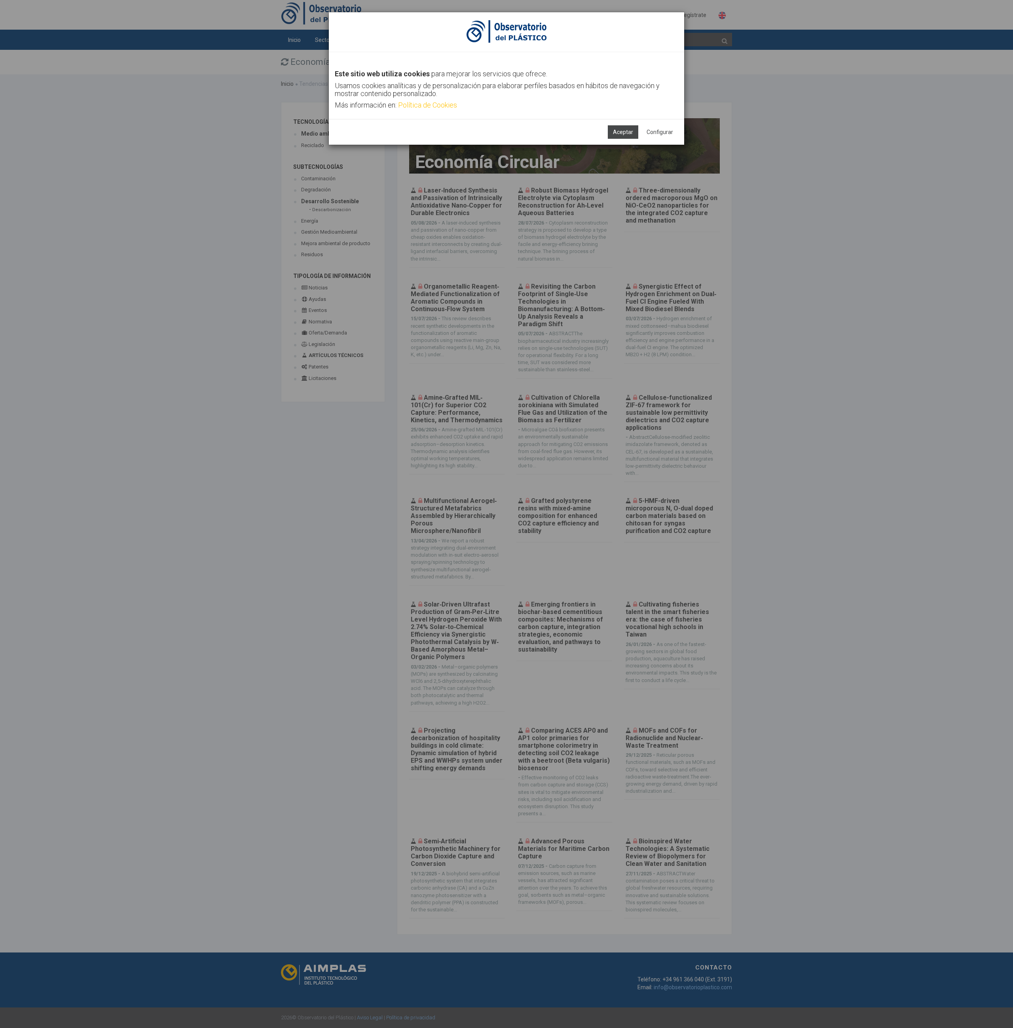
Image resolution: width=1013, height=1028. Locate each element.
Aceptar (623, 132)
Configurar (660, 132)
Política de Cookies (427, 105)
